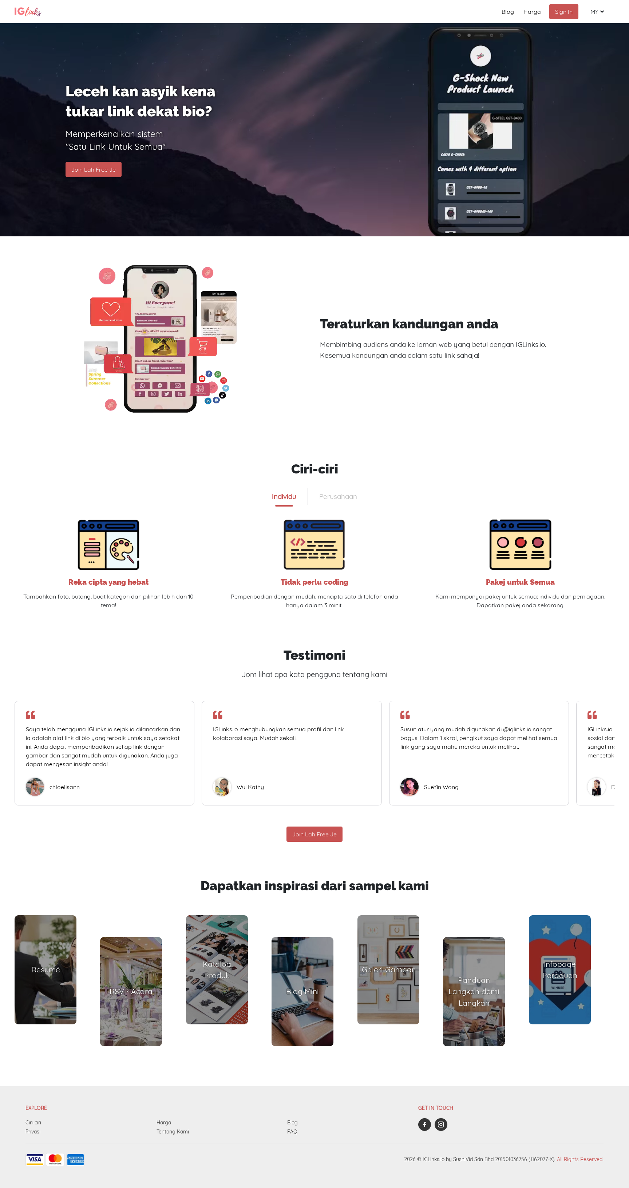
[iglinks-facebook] (426, 1124)
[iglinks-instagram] (443, 1124)
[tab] (284, 496)
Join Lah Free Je (93, 169)
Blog (508, 11)
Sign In (564, 11)
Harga (532, 11)
